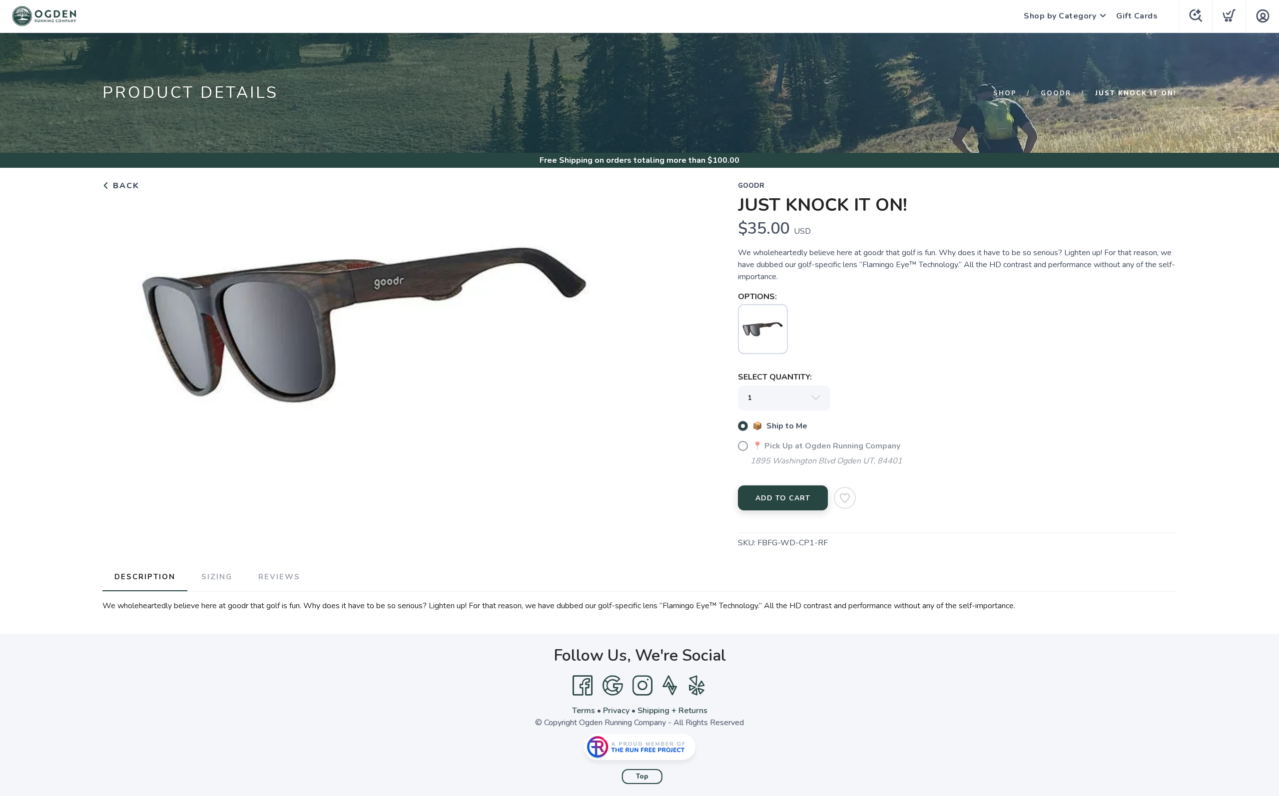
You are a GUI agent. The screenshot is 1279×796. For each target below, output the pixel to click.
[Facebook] (583, 686)
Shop (1005, 93)
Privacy (616, 710)
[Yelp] (697, 686)
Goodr (1056, 93)
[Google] (613, 686)
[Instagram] (642, 686)
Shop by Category (1060, 15)
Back (124, 185)
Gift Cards (1137, 15)
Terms (583, 710)
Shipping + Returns (672, 710)
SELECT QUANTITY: (775, 377)
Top (642, 776)
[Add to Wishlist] (845, 498)
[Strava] (669, 686)
